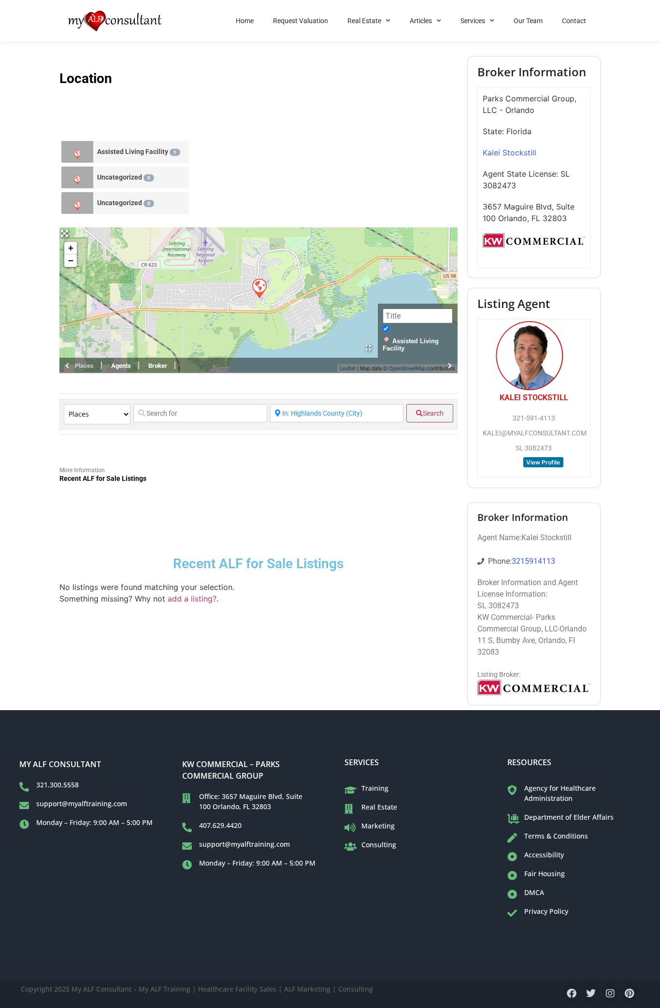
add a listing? (192, 598)
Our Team (528, 21)
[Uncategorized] (77, 177)
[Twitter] (591, 993)
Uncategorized (123, 177)
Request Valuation (300, 21)
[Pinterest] (629, 993)
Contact (574, 21)
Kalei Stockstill (509, 152)
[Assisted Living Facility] (77, 152)
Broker (157, 365)
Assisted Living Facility (136, 151)
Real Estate (364, 21)
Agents (121, 365)
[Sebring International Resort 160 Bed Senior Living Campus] (259, 288)
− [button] (70, 260)
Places (84, 365)
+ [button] (70, 248)
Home (245, 21)
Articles (421, 21)
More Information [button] (82, 470)
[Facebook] (571, 993)
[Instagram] (610, 993)
